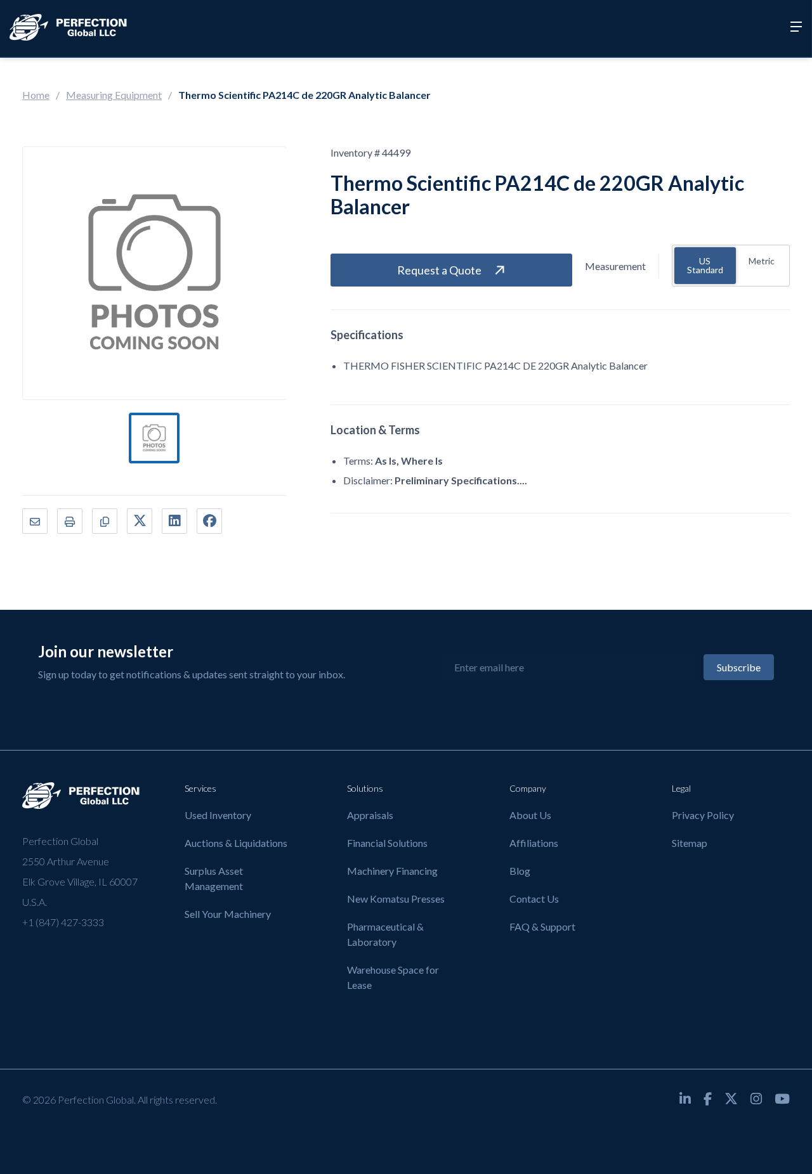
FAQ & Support (542, 926)
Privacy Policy (703, 815)
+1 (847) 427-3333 (63, 922)
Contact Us (534, 899)
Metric (762, 260)
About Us (530, 815)
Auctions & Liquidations (236, 843)
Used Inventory (218, 815)
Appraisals (370, 815)
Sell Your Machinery (228, 914)
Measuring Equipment (114, 95)
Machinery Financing (392, 871)
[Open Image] (154, 273)
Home (35, 95)
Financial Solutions (387, 843)
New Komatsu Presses (396, 899)
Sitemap (689, 843)
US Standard (705, 265)
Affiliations (533, 843)
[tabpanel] (154, 438)
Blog (519, 871)
